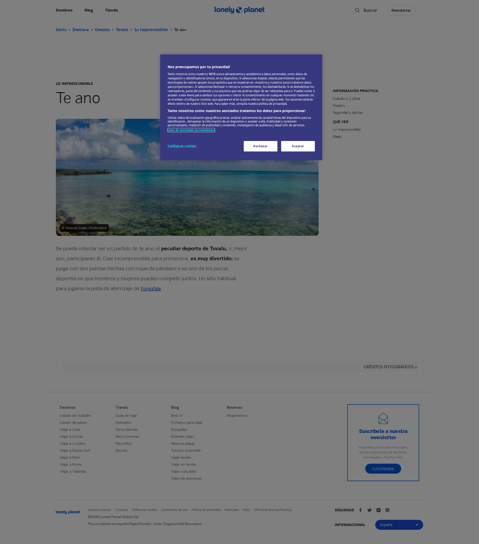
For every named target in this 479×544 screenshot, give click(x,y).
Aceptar (298, 146)
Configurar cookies (182, 146)
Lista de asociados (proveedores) (191, 130)
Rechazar (260, 146)
